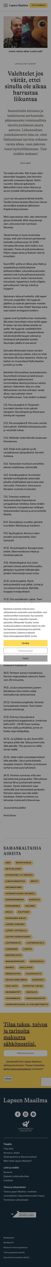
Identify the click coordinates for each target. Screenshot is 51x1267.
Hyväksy (25, 643)
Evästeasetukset (25, 650)
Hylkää (25, 658)
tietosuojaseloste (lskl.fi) (19, 636)
